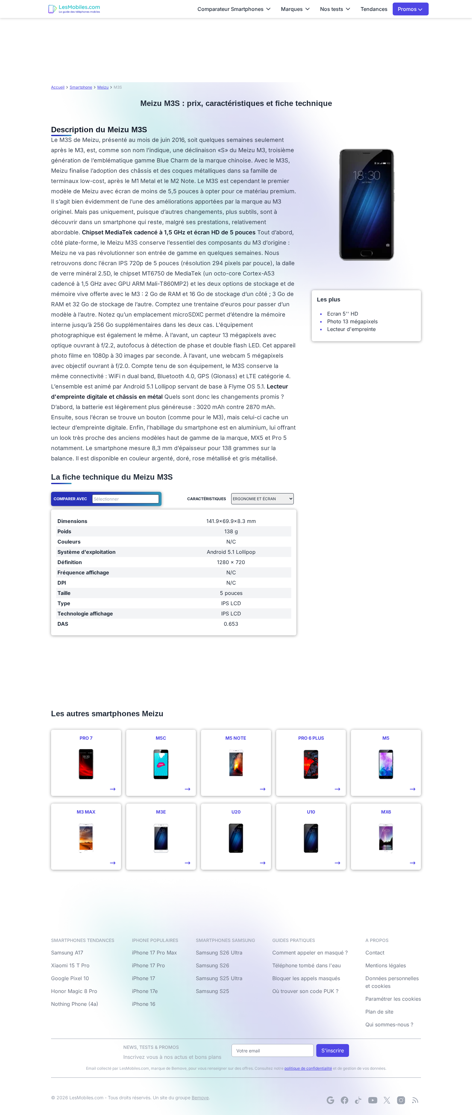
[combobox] (124, 499)
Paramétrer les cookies (393, 999)
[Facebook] (344, 1100)
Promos (408, 9)
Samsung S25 (212, 991)
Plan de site (379, 1011)
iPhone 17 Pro (148, 965)
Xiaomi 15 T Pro (70, 965)
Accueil (58, 87)
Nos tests (331, 9)
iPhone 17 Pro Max (154, 952)
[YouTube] (373, 1100)
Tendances (374, 9)
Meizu (103, 87)
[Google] (330, 1100)
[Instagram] (401, 1100)
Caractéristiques (206, 498)
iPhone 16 (143, 1004)
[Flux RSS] (415, 1100)
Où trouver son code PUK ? (305, 991)
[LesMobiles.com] (74, 8)
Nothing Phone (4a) (74, 1004)
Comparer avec (70, 498)
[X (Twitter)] (387, 1100)
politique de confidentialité (308, 1068)
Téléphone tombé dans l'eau (306, 965)
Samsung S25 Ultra (219, 978)
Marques (292, 9)
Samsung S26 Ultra (219, 952)
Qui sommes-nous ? (389, 1024)
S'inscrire (332, 1050)
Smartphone (81, 87)
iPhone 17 (143, 978)
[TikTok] (358, 1100)
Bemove (200, 1097)
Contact (374, 952)
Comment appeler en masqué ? (310, 952)
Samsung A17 (67, 952)
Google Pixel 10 (70, 978)
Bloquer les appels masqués (306, 978)
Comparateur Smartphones (230, 9)
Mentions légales (385, 965)
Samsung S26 (212, 965)
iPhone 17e (145, 991)
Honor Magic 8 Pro (74, 991)
